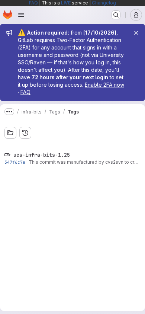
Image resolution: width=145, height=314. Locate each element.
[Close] (136, 32)
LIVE (66, 3)
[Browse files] (10, 133)
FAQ (33, 3)
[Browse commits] (25, 133)
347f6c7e (14, 162)
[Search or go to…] (116, 14)
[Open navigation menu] (21, 15)
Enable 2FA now (104, 84)
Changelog (104, 3)
